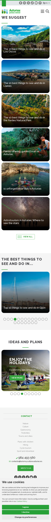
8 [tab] (29, 319)
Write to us (25, 468)
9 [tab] (32, 319)
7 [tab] (25, 319)
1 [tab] (4, 319)
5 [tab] (18, 319)
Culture (25, 427)
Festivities (25, 433)
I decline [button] (25, 512)
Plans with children (25, 442)
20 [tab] (36, 322)
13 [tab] (46, 319)
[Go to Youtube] (36, 2)
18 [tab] (29, 322)
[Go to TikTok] (32, 2)
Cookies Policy (22, 501)
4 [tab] (15, 319)
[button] (48, 3)
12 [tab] (42, 319)
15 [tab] (18, 322)
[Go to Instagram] (24, 2)
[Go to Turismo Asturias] (17, 11)
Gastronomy (25, 430)
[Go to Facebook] (20, 2)
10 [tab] (36, 319)
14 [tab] (15, 322)
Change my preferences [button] (26, 517)
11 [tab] (39, 319)
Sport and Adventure (25, 451)
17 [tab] (25, 322)
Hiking (25, 445)
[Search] (47, 11)
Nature (25, 423)
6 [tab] (22, 319)
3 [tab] (11, 319)
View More (17, 378)
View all (28, 237)
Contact (26, 416)
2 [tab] (8, 319)
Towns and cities (25, 436)
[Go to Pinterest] (40, 2)
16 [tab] (22, 322)
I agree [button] (25, 507)
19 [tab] (32, 322)
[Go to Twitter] (28, 2)
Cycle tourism (25, 448)
